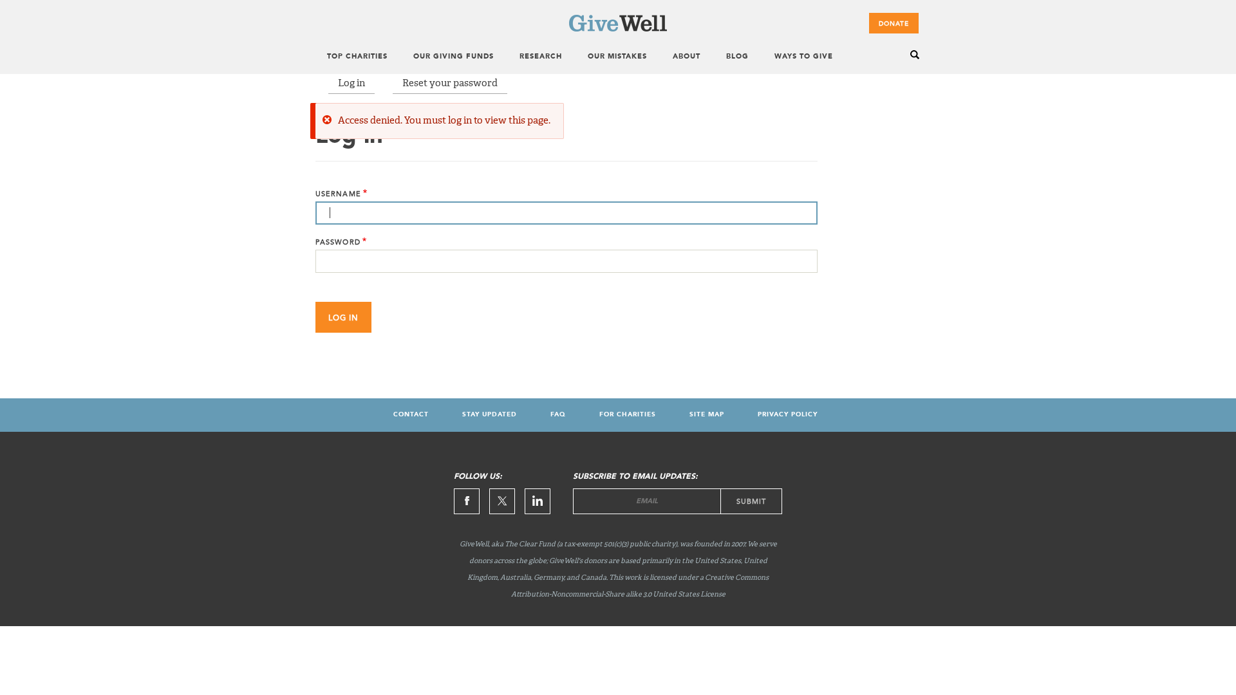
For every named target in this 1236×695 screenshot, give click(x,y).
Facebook (467, 501)
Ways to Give (803, 56)
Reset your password (450, 83)
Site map (706, 414)
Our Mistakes (617, 56)
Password (337, 242)
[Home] (618, 29)
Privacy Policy (788, 414)
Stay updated (489, 414)
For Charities (627, 414)
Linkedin (537, 501)
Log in (351, 83)
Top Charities (357, 56)
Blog (737, 56)
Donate (894, 24)
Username (338, 194)
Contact (411, 414)
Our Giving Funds (453, 56)
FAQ (558, 414)
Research (541, 56)
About (686, 56)
